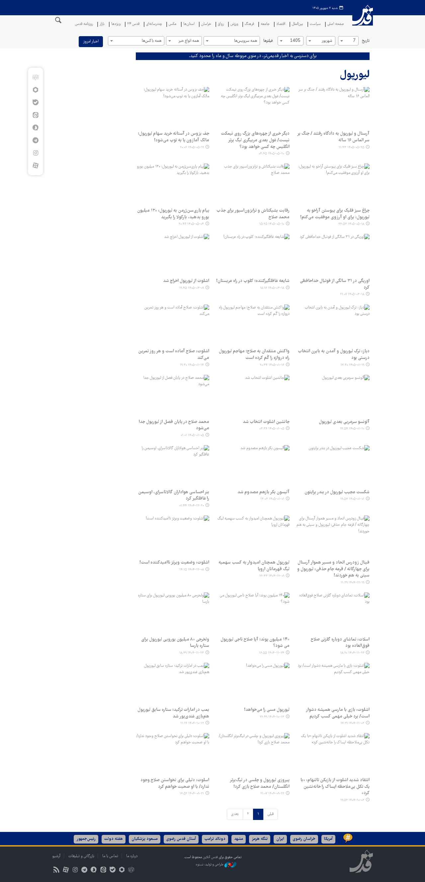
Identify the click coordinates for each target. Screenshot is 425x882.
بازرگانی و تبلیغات (81, 856)
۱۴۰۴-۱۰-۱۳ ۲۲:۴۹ (272, 716)
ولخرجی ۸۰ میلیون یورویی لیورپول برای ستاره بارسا (175, 642)
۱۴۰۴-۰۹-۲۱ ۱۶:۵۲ (192, 793)
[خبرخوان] (56, 870)
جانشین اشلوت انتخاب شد (266, 422)
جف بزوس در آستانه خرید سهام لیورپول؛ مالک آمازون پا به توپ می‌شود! (173, 137)
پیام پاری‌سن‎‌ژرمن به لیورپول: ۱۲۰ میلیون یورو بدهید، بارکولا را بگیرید (173, 214)
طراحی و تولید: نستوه (210, 864)
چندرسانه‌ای (154, 24)
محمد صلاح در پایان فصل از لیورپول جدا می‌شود (174, 425)
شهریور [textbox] (326, 41)
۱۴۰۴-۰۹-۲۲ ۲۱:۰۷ (272, 793)
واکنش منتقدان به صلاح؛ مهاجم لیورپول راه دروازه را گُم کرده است (254, 354)
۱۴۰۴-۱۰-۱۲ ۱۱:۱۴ (192, 723)
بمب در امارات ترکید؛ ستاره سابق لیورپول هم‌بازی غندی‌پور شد (173, 713)
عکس (173, 24)
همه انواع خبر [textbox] (188, 41)
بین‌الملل (297, 24)
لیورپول (355, 75)
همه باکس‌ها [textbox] (151, 41)
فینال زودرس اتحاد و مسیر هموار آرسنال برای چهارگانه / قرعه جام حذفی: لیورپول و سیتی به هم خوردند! (333, 569)
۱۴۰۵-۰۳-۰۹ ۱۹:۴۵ (191, 288)
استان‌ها (189, 24)
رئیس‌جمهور (86, 839)
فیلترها (268, 41)
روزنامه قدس (84, 24)
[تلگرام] (35, 140)
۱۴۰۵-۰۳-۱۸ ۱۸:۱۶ (272, 288)
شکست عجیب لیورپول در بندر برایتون (337, 492)
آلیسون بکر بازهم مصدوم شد (263, 492)
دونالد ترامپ (215, 839)
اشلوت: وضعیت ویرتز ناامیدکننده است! (174, 562)
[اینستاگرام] (35, 153)
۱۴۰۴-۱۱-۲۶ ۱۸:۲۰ (352, 652)
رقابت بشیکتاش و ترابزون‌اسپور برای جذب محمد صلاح (253, 214)
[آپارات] (35, 166)
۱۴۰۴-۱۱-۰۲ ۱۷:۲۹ (352, 723)
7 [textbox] (354, 41)
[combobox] (348, 40)
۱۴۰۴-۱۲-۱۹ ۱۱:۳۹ (352, 582)
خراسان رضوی (304, 839)
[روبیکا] (35, 77)
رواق (221, 24)
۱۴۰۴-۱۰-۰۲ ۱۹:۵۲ (352, 800)
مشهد (238, 839)
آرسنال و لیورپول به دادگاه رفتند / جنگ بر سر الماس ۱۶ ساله (333, 137)
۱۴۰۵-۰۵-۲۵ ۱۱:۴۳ (351, 147)
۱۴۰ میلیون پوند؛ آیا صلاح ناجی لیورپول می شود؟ (255, 642)
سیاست (315, 24)
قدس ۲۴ (133, 24)
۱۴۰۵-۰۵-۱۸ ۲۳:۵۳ (351, 224)
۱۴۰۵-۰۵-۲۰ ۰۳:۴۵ (271, 153)
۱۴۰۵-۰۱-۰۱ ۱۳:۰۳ (272, 499)
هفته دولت (113, 839)
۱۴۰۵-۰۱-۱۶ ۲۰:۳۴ (272, 365)
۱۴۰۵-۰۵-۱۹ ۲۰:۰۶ (192, 147)
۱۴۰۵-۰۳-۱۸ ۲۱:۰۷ (352, 294)
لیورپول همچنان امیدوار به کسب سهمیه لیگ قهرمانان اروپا (254, 566)
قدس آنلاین (362, 19)
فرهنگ (249, 24)
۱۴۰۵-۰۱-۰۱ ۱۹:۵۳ (352, 499)
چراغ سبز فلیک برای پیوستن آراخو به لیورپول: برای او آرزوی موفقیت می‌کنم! (335, 214)
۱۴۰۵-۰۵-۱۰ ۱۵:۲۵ (271, 224)
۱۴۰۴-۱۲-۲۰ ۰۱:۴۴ (191, 505)
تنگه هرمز (260, 839)
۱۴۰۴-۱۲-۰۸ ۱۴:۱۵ (191, 569)
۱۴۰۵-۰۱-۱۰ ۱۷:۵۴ (352, 428)
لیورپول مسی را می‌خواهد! (267, 710)
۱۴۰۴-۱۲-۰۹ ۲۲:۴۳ (271, 576)
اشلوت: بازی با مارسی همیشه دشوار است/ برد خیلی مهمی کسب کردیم (338, 713)
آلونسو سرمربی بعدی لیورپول (344, 422)
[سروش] (35, 128)
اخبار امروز (91, 41)
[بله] (35, 102)
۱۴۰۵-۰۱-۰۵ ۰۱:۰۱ (192, 435)
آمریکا (328, 839)
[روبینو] (35, 90)
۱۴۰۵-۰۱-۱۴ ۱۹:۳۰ (192, 365)
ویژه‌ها (116, 24)
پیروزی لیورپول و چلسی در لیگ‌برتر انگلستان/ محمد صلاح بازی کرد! (260, 783)
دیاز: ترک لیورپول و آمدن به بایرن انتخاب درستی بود (334, 354)
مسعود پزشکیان (144, 839)
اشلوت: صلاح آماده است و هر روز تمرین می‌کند (173, 354)
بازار (102, 24)
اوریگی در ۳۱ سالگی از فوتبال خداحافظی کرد (335, 284)
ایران (280, 839)
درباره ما (131, 856)
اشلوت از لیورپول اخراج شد (186, 281)
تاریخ (366, 41)
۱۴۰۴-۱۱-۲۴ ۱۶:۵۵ (271, 652)
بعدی (235, 814)
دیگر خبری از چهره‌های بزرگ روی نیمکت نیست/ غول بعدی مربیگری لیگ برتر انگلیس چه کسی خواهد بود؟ (255, 140)
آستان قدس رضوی (181, 839)
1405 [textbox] (295, 41)
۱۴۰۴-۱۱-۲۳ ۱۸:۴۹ (191, 652)
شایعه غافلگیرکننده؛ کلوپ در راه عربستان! (253, 281)
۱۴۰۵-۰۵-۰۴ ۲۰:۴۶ (191, 224)
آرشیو (56, 856)
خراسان (206, 24)
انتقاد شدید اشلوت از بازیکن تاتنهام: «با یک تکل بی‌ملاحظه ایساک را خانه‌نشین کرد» (335, 786)
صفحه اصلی (335, 24)
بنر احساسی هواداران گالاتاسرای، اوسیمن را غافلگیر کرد (173, 495)
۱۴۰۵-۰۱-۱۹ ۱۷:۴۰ (352, 365)
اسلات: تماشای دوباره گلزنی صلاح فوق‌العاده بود (340, 642)
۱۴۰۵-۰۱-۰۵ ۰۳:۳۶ (271, 428)
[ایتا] (35, 115)
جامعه (265, 24)
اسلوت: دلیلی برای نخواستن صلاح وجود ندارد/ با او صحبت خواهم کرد (174, 783)
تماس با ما (110, 856)
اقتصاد (280, 24)
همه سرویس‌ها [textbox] (245, 41)
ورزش (234, 24)
